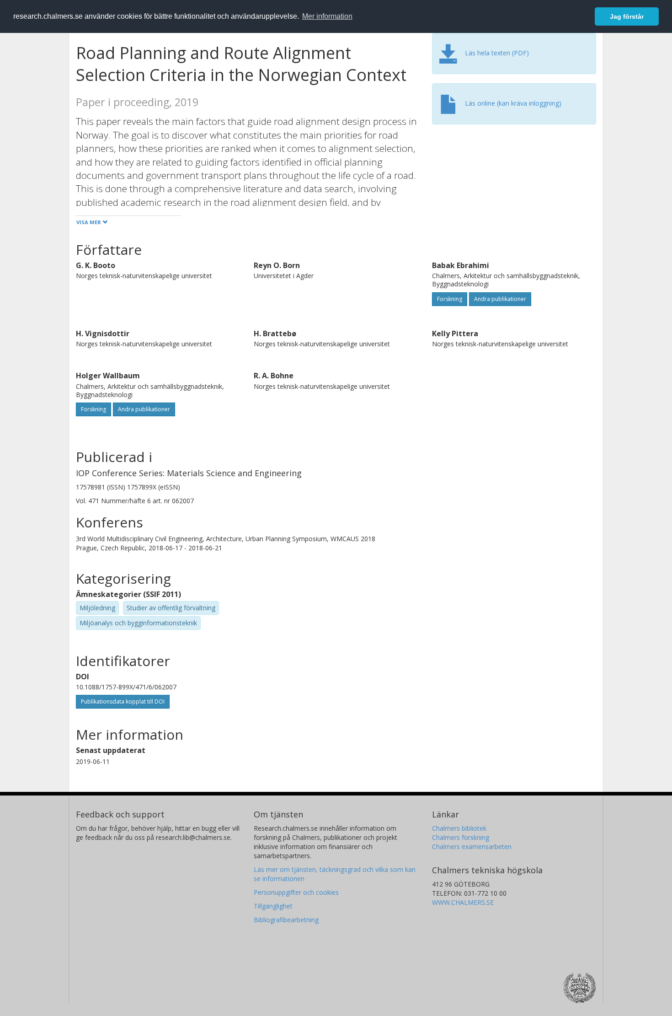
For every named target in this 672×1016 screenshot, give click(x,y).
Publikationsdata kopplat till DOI (123, 701)
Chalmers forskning (460, 837)
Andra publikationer (500, 299)
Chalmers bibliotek (459, 828)
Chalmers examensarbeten (472, 846)
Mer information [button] (327, 16)
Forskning (449, 299)
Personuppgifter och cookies (296, 892)
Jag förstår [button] (627, 16)
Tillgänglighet (273, 906)
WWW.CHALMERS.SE (463, 902)
